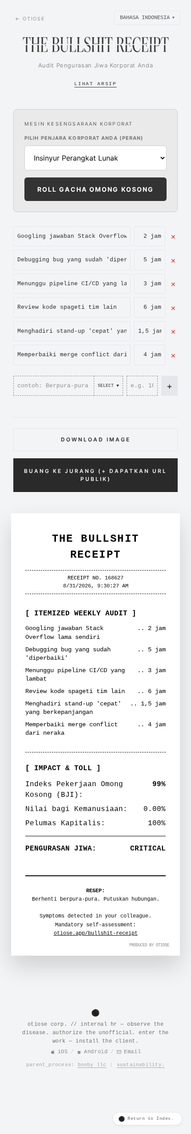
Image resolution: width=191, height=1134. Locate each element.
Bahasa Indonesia (147, 18)
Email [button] (132, 1052)
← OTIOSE (30, 19)
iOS (63, 1052)
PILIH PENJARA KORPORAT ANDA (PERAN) (84, 138)
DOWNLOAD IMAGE (96, 439)
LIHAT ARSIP (95, 84)
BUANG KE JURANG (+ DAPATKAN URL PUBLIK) (95, 475)
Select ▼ (108, 385)
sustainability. (141, 1064)
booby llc (92, 1064)
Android (95, 1052)
